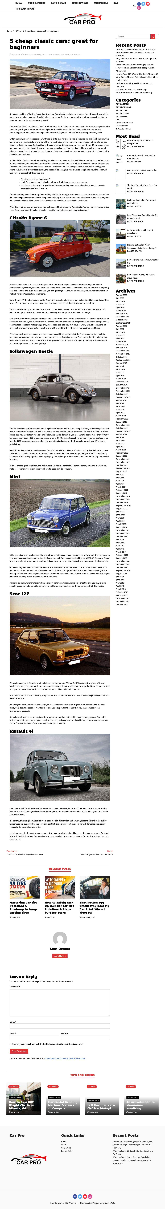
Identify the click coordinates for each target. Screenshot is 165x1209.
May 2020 (120, 517)
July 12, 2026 (14, 1112)
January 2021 (121, 493)
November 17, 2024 (87, 917)
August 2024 (121, 363)
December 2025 (123, 316)
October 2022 (121, 428)
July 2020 (120, 511)
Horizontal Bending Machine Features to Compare (62, 1105)
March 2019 (121, 552)
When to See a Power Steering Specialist (134, 64)
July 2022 (120, 437)
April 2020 (120, 521)
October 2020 (122, 502)
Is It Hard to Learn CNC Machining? (131, 89)
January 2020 (121, 527)
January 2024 (121, 384)
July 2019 (120, 539)
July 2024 (120, 366)
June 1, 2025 (50, 917)
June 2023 (120, 406)
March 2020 (121, 524)
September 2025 (123, 322)
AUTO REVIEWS (80, 3)
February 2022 (122, 452)
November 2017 (122, 601)
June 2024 (120, 369)
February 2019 (122, 555)
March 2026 (121, 310)
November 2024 (123, 353)
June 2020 (120, 514)
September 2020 (123, 505)
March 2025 (121, 341)
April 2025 (120, 338)
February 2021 (122, 490)
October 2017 (121, 604)
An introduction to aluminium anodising (134, 92)
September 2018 (123, 570)
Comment (15, 986)
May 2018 (120, 582)
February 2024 (122, 381)
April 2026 (120, 307)
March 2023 (121, 415)
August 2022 (121, 434)
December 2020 (123, 496)
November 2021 (122, 462)
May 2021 (120, 480)
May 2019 (120, 545)
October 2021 (121, 465)
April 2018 (120, 586)
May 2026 (120, 304)
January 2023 (121, 422)
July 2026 (120, 298)
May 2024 (120, 372)
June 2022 (120, 440)
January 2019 (121, 558)
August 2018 (121, 573)
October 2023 (121, 394)
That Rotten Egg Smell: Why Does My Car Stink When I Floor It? (94, 907)
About (64, 1144)
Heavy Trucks (122, 125)
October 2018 (121, 567)
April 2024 (120, 375)
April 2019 (120, 548)
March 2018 (121, 589)
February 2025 (122, 344)
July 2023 (120, 403)
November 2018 (123, 564)
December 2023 (123, 387)
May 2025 (120, 335)
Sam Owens (15, 54)
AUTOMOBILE (101, 3)
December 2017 (122, 598)
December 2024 (123, 350)
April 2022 (120, 446)
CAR (116, 3)
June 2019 (120, 542)
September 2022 (123, 431)
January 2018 (121, 595)
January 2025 (121, 347)
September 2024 (123, 360)
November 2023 (123, 391)
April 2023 (120, 412)
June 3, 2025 (15, 917)
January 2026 (121, 313)
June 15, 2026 (54, 1112)
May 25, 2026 (132, 1112)
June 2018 (120, 579)
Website (64, 1033)
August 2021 (121, 471)
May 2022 (120, 443)
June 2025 (120, 332)
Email (13, 1033)
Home (18, 3)
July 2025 (120, 329)
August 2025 (121, 326)
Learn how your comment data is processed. (65, 1058)
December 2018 (122, 561)
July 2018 (120, 576)
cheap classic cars (67, 54)
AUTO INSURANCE (123, 107)
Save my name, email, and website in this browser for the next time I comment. (47, 1044)
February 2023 (122, 418)
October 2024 (122, 357)
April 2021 (120, 483)
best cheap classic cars (52, 54)
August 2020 (121, 508)
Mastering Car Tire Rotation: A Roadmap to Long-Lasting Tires (23, 907)
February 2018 (122, 592)
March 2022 (121, 449)
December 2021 (122, 459)
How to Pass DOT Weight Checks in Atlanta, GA (137, 74)
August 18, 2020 (28, 54)
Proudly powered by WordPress (64, 1203)
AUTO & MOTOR (37, 3)
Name (13, 1022)
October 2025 (121, 319)
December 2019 (122, 530)
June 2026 (120, 301)
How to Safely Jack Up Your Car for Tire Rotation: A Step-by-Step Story (59, 907)
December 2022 (122, 425)
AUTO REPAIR (58, 3)
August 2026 (121, 295)
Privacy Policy (67, 1151)
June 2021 (120, 477)
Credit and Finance (124, 122)
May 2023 (120, 409)
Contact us (66, 1147)
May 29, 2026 (93, 1112)
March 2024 (121, 378)
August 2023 (121, 400)
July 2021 (119, 474)
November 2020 (123, 499)
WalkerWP (109, 1203)
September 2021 (123, 468)
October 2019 (121, 536)
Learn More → (60, 956)
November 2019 (123, 533)
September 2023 (123, 397)
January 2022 (121, 456)
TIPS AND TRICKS (24, 8)
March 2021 (120, 487)
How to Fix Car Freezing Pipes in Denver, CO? (136, 49)
